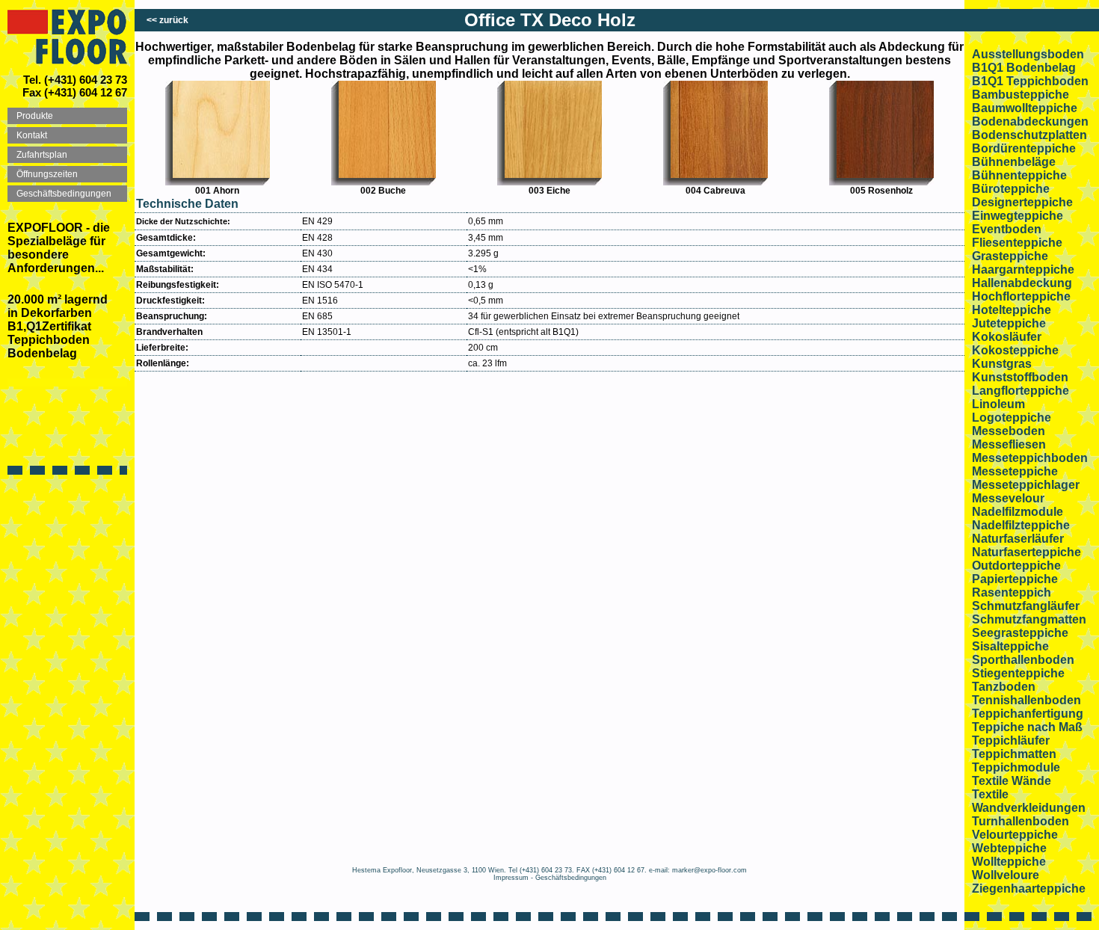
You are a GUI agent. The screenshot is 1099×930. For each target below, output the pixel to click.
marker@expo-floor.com (709, 870)
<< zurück (167, 20)
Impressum (511, 877)
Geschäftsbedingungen (570, 877)
